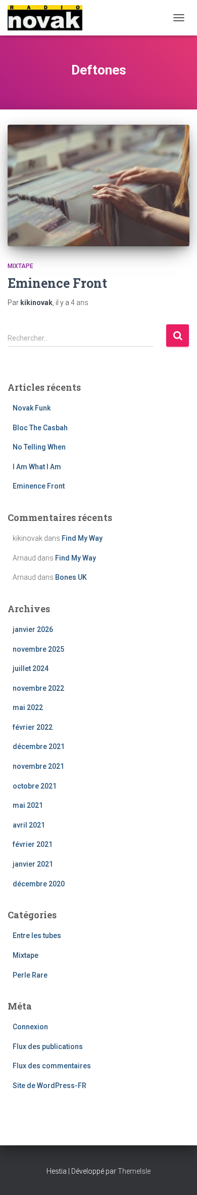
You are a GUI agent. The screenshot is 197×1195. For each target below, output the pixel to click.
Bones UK (71, 577)
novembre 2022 (38, 688)
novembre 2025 (38, 649)
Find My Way (82, 538)
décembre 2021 (39, 746)
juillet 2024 (30, 668)
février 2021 (33, 844)
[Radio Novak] (49, 17)
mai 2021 (28, 805)
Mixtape (20, 266)
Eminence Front (57, 283)
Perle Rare (30, 975)
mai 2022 (28, 707)
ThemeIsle (134, 1171)
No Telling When (39, 447)
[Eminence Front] (98, 185)
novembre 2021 (38, 766)
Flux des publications (48, 1046)
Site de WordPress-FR (49, 1085)
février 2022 (33, 727)
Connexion (30, 1027)
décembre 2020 (39, 884)
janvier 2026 (33, 629)
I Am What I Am (37, 467)
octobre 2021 (35, 786)
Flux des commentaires (52, 1066)
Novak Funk (32, 408)
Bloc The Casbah (40, 428)
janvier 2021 (33, 864)
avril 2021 (29, 825)
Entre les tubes (37, 935)
